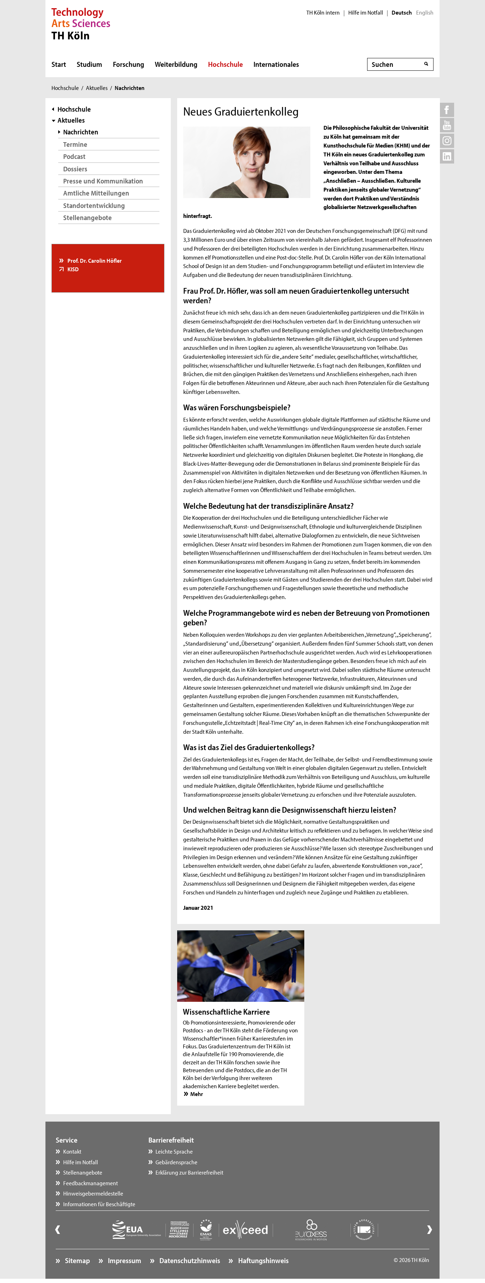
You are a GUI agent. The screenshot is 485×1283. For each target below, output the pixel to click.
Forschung (128, 64)
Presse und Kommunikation (103, 180)
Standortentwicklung (94, 205)
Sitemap (77, 1260)
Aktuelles (97, 87)
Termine (75, 144)
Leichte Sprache (174, 1151)
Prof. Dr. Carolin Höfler (94, 260)
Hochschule (225, 64)
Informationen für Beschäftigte (99, 1204)
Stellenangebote (87, 217)
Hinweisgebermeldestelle (93, 1193)
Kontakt (72, 1151)
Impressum (124, 1260)
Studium (89, 64)
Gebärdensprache (176, 1162)
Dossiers (75, 168)
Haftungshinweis (262, 1260)
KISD (72, 269)
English (425, 12)
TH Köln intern (323, 12)
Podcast (74, 156)
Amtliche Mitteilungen (96, 192)
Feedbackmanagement (90, 1183)
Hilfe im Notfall (365, 12)
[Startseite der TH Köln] (80, 22)
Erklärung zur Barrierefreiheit (189, 1172)
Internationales (276, 64)
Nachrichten (80, 131)
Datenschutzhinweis (189, 1260)
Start (58, 64)
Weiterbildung (176, 64)
